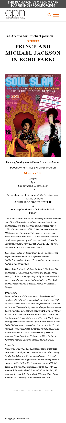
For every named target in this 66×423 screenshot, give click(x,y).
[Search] (48, 14)
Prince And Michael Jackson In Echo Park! (33, 52)
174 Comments (34, 390)
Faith (50, 390)
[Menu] (56, 14)
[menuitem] (48, 14)
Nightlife (33, 41)
